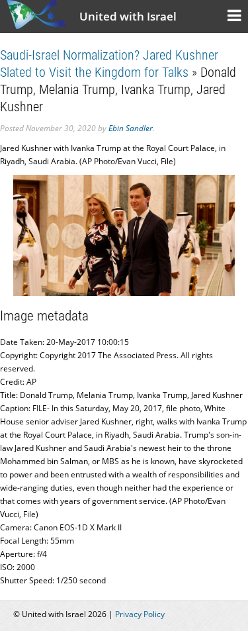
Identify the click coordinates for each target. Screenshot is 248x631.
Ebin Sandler (130, 128)
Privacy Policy (140, 614)
